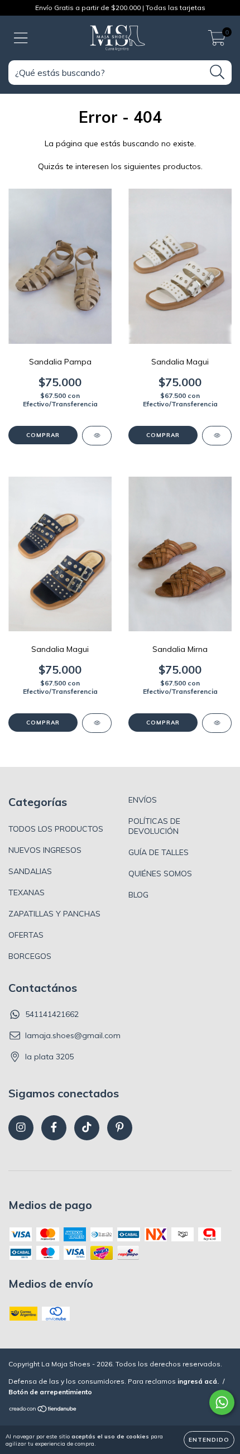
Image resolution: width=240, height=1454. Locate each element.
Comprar (43, 435)
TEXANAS (26, 892)
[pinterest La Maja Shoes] (119, 1127)
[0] (217, 41)
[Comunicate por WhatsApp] (221, 1402)
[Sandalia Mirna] (217, 723)
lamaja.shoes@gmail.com (73, 1035)
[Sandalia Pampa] (97, 435)
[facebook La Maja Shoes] (53, 1127)
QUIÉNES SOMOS (160, 873)
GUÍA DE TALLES (158, 852)
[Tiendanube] (43, 1410)
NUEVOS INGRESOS (44, 850)
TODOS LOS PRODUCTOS (55, 829)
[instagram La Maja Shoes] (20, 1127)
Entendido (209, 1439)
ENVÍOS (142, 800)
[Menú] (20, 38)
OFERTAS (26, 935)
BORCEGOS (29, 956)
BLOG (138, 895)
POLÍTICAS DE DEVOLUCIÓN (154, 826)
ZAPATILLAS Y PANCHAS (54, 914)
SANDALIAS (30, 871)
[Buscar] (217, 72)
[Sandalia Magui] (217, 435)
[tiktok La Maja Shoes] (86, 1127)
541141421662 (52, 1014)
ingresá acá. (198, 1381)
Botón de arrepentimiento (50, 1392)
